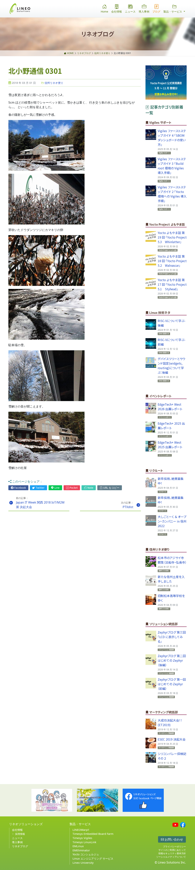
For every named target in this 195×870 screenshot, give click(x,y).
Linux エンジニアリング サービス (93, 858)
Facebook (20, 487)
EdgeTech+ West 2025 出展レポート (170, 444)
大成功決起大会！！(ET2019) (170, 722)
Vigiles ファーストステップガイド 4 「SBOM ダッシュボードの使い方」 (172, 137)
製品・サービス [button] (173, 11)
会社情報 (116, 11)
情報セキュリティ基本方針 (172, 853)
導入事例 (144, 11)
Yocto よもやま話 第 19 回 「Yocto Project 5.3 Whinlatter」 (174, 237)
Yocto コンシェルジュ (86, 854)
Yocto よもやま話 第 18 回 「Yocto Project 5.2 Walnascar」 (174, 261)
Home (104, 11)
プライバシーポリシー (174, 846)
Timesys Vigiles (82, 838)
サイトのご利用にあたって (172, 850)
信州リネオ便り (53, 83)
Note (90, 487)
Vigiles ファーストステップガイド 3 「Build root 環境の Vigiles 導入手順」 (172, 166)
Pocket (73, 487)
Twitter (40, 487)
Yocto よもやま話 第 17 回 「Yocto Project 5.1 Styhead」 (174, 284)
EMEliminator (81, 850)
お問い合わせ (173, 839)
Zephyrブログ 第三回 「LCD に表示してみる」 (172, 637)
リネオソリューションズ (26, 824)
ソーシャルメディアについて (171, 856)
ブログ (156, 11)
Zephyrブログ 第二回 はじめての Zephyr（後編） (172, 660)
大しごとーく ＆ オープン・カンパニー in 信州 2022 (172, 521)
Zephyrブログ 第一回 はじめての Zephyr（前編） (172, 684)
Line (57, 487)
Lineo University (83, 862)
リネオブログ (20, 846)
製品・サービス (80, 824)
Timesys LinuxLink (84, 842)
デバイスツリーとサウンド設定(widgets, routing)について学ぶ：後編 (171, 365)
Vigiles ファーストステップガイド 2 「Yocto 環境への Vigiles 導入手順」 (172, 194)
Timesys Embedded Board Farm (93, 834)
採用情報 (20, 834)
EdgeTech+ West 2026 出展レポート (170, 406)
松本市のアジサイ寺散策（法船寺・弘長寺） (172, 560)
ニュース (130, 11)
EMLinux (78, 846)
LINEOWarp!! (81, 830)
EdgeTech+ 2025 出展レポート (171, 425)
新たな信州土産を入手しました (171, 579)
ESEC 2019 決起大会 (171, 739)
